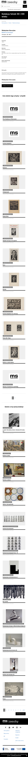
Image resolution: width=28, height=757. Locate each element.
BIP (4, 736)
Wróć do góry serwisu (19, 741)
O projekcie (6, 739)
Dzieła (10, 23)
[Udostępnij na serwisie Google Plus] (8, 34)
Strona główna (5, 23)
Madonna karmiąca (16, 23)
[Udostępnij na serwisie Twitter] (9, 34)
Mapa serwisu (6, 733)
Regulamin (17, 735)
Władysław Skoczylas (8, 30)
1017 (24, 710)
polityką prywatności (16, 755)
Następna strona (20, 713)
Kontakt (16, 737)
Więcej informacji (7, 85)
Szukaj (25, 6)
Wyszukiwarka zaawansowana (14, 9)
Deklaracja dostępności (17, 731)
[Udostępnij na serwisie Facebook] (10, 34)
